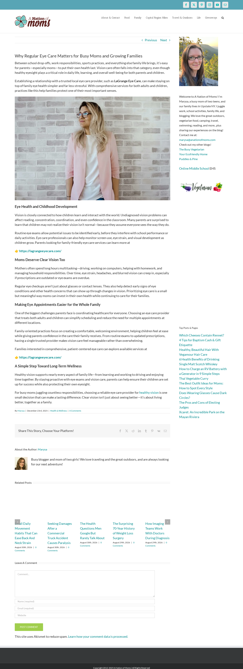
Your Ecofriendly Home (193, 154)
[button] (222, 17)
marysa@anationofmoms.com (197, 139)
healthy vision (149, 392)
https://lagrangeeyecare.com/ (40, 251)
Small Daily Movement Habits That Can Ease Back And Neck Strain (26, 533)
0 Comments (75, 410)
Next (163, 40)
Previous (151, 40)
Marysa (21, 410)
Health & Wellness (58, 410)
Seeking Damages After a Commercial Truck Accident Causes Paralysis (59, 533)
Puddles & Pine (188, 159)
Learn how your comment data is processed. (98, 636)
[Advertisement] (203, 265)
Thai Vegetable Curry (193, 378)
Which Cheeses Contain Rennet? (201, 335)
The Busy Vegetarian (191, 149)
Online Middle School (194, 168)
